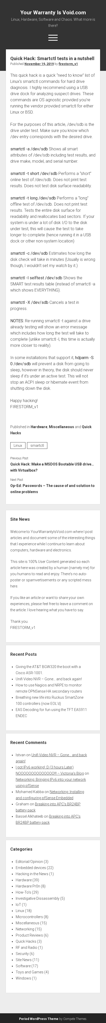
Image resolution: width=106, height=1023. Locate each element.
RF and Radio (26, 948)
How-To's (23, 892)
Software (23, 966)
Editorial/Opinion (29, 862)
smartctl (37, 445)
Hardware (39, 427)
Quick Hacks (26, 941)
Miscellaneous (61, 427)
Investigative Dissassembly (37, 898)
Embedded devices (31, 868)
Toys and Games (29, 972)
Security (22, 954)
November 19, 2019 (39, 64)
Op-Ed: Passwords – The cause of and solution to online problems (52, 489)
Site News (24, 960)
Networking (25, 929)
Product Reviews (29, 935)
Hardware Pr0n (28, 886)
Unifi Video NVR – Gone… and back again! (49, 679)
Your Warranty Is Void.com (53, 12)
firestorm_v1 (68, 64)
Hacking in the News (32, 874)
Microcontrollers (29, 917)
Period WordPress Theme (38, 1019)
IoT (18, 905)
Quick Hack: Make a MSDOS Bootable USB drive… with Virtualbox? (52, 467)
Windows (23, 978)
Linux (18, 445)
